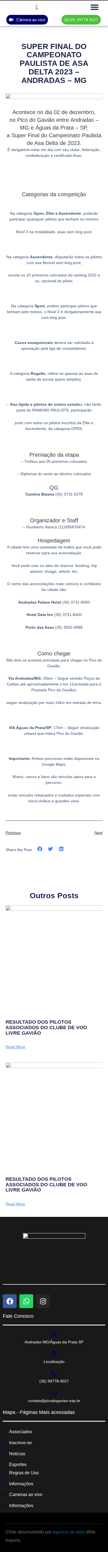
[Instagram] (43, 1301)
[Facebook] (10, 1301)
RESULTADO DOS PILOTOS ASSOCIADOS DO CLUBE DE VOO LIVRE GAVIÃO (46, 1027)
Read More (15, 1047)
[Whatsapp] (26, 1301)
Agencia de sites (68, 1532)
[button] (94, 7)
